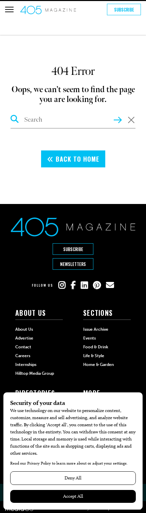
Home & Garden (98, 364)
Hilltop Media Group (34, 373)
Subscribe (124, 9)
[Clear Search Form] (131, 120)
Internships (25, 364)
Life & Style (93, 355)
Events (89, 338)
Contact (23, 347)
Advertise (24, 338)
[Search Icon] (15, 119)
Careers (22, 355)
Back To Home (76, 159)
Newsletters (73, 264)
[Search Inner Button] (118, 119)
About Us (24, 329)
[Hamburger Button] (9, 9)
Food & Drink (95, 347)
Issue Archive (95, 329)
